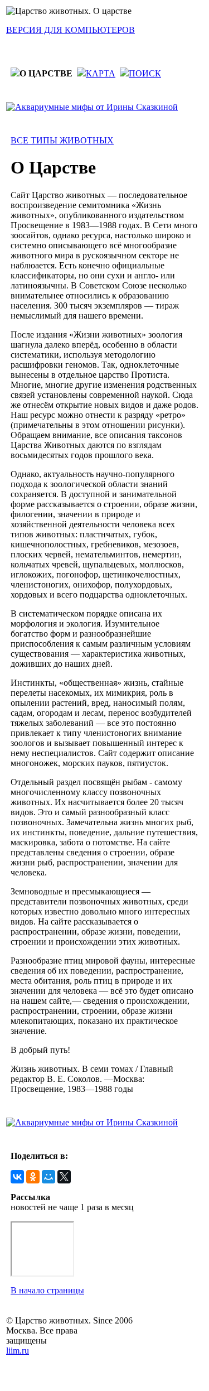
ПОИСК (145, 73)
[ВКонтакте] (17, 1176)
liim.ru (17, 1350)
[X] (64, 1176)
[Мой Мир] (48, 1176)
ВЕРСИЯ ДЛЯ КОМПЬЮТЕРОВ (70, 30)
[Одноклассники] (33, 1176)
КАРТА (100, 73)
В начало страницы (47, 1290)
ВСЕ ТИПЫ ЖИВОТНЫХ (62, 140)
